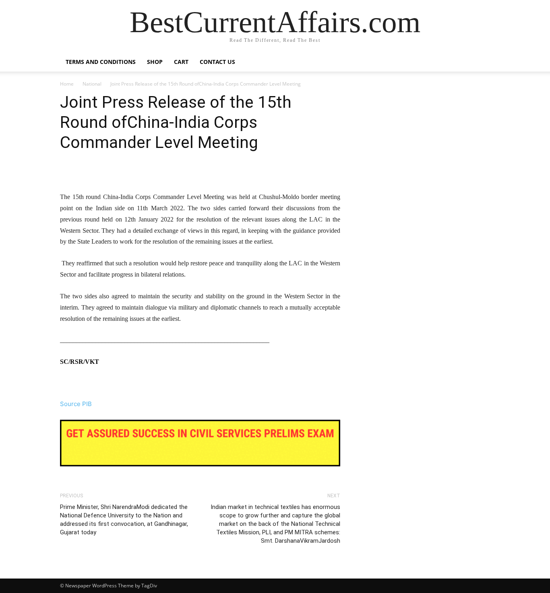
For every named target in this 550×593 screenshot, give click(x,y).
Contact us (217, 62)
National (92, 83)
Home (67, 83)
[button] (480, 62)
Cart (181, 62)
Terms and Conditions (101, 62)
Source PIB (76, 404)
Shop (155, 62)
